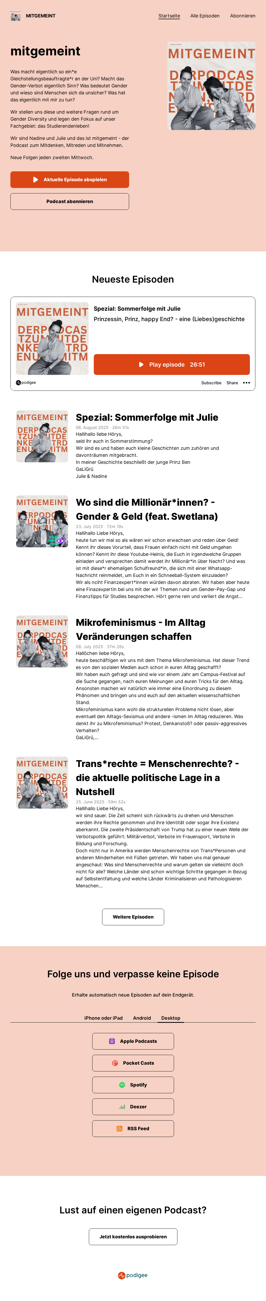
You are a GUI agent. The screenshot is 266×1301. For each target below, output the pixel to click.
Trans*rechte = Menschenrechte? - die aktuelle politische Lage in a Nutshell (157, 777)
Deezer (138, 1106)
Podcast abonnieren (69, 201)
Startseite (169, 15)
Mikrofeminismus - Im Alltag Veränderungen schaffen (140, 629)
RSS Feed (138, 1128)
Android (142, 1018)
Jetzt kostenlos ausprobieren (133, 1236)
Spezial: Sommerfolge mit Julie (147, 417)
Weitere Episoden (133, 917)
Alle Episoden (205, 15)
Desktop (170, 1018)
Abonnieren (243, 15)
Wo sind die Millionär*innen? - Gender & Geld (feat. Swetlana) (147, 509)
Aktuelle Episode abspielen (75, 179)
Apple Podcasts (138, 1041)
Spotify (138, 1085)
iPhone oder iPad (103, 1018)
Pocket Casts (138, 1063)
